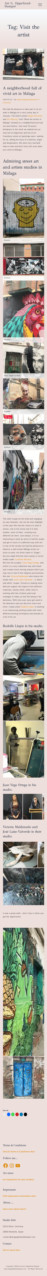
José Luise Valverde (22, 580)
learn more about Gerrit (14, 1209)
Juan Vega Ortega (30, 563)
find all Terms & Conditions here (19, 1152)
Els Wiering (12, 119)
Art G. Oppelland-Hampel (18, 4)
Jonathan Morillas (23, 559)
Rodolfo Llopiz (27, 607)
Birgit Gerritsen (35, 116)
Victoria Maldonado (19, 576)
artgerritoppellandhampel (27, 99)
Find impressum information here (19, 1196)
